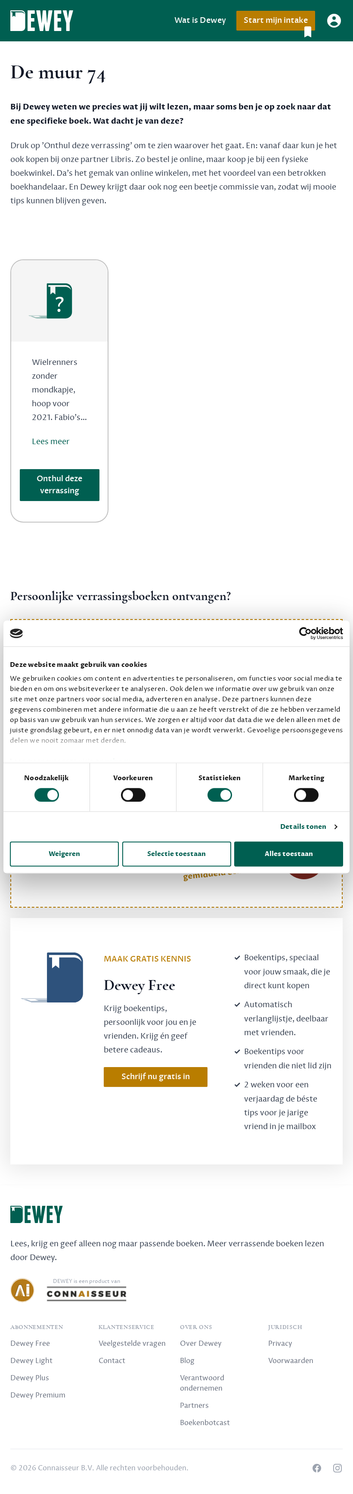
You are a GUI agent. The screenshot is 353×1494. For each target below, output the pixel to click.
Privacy (280, 1343)
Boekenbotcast (205, 1423)
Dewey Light (31, 1361)
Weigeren (64, 854)
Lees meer (51, 441)
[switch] (133, 795)
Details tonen (303, 826)
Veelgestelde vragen (132, 1343)
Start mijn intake (276, 20)
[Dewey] (41, 20)
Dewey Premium (37, 1395)
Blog (187, 1361)
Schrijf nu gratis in (155, 1077)
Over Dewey (201, 1343)
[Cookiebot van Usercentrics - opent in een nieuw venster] (305, 633)
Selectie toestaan (176, 854)
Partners (194, 1405)
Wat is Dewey (200, 20)
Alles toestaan (289, 854)
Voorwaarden (290, 1361)
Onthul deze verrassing (59, 485)
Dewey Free (30, 1343)
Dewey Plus (29, 1378)
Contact (112, 1361)
